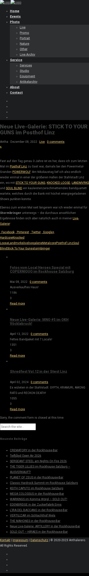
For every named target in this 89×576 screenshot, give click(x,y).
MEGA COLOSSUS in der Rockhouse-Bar (37, 493)
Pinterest (22, 232)
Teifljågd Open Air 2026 (25, 455)
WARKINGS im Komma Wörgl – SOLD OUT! (38, 499)
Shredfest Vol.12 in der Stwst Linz (38, 371)
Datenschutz (39, 540)
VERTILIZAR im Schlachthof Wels (32, 515)
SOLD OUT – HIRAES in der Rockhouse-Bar (39, 532)
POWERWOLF (21, 172)
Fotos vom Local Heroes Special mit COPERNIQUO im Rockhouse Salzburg (42, 269)
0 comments (56, 142)
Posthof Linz (18, 166)
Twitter (35, 232)
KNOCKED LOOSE (58, 183)
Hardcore (6, 237)
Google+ (48, 232)
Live (42, 142)
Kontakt (5, 540)
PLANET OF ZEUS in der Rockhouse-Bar (36, 477)
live (25, 243)
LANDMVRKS (80, 183)
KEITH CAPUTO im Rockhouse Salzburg (36, 488)
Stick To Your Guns (19, 248)
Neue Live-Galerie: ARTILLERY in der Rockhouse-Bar (45, 526)
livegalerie (35, 243)
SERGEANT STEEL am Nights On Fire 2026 (38, 461)
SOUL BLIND (14, 188)
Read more (17, 303)
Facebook (7, 232)
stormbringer (41, 248)
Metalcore (49, 243)
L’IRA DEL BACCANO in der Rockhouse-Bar (38, 510)
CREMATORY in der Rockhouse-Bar (34, 450)
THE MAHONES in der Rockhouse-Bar (35, 521)
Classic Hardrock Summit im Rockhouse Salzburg (44, 483)
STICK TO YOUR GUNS (30, 183)
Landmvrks (15, 243)
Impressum (20, 540)
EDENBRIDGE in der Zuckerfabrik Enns (36, 504)
